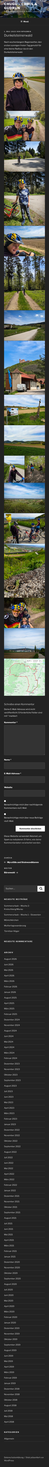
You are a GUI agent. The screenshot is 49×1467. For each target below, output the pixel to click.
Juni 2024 (8, 1036)
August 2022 (10, 1152)
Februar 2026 (10, 986)
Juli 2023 (8, 1091)
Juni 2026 (8, 964)
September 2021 (12, 1212)
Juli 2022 (8, 1157)
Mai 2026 (8, 970)
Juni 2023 (8, 1097)
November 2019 (12, 1334)
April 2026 (9, 975)
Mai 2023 (8, 1102)
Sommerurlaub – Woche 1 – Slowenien (22, 915)
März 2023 (9, 1113)
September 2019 (12, 1345)
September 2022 (12, 1146)
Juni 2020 (8, 1295)
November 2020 (12, 1267)
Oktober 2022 (10, 1141)
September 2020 (12, 1278)
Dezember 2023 (12, 1064)
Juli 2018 (8, 1411)
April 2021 (9, 1240)
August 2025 (10, 998)
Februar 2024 (10, 1058)
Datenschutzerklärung (14, 1457)
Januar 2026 (10, 992)
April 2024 (9, 1047)
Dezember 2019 (11, 1328)
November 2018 (12, 1394)
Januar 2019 (10, 1383)
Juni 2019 (8, 1356)
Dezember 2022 (12, 1130)
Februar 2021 (10, 1251)
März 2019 (9, 1372)
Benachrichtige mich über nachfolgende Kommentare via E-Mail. (23, 806)
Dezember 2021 (11, 1196)
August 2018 (10, 1405)
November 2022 (12, 1135)
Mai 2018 (8, 1416)
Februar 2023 (10, 1119)
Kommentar (10, 722)
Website (8, 787)
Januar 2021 (10, 1256)
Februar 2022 (10, 1185)
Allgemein (9, 1438)
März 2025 (9, 1008)
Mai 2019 (8, 1361)
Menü (26, 21)
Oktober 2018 (10, 1400)
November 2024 (12, 1025)
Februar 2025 (10, 1014)
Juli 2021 (8, 1223)
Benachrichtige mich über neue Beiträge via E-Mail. (23, 819)
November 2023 (12, 1069)
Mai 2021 (8, 1234)
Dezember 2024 (12, 1019)
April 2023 (9, 1108)
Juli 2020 (8, 1289)
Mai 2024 (8, 1042)
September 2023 (12, 1080)
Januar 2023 (10, 1124)
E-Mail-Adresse (12, 773)
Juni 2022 (8, 1163)
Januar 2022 (10, 1190)
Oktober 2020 (11, 1273)
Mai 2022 (8, 1168)
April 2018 (9, 1422)
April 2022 (9, 1174)
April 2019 (9, 1367)
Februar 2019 (10, 1378)
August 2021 (10, 1218)
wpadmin (26, 31)
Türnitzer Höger (11, 931)
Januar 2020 (10, 1322)
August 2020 (10, 1284)
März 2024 (9, 1053)
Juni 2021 (8, 1229)
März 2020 (9, 1311)
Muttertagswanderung (15, 925)
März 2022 (9, 1179)
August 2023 (10, 1086)
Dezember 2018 (11, 1389)
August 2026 (10, 959)
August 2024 (10, 1031)
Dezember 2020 (12, 1262)
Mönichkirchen (11, 920)
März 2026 (9, 981)
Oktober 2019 (10, 1339)
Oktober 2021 (10, 1207)
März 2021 (9, 1245)
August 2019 (10, 1350)
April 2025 (9, 1003)
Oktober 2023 (11, 1075)
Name (7, 760)
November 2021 (11, 1201)
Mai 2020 (8, 1301)
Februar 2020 (10, 1317)
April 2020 (9, 1306)
